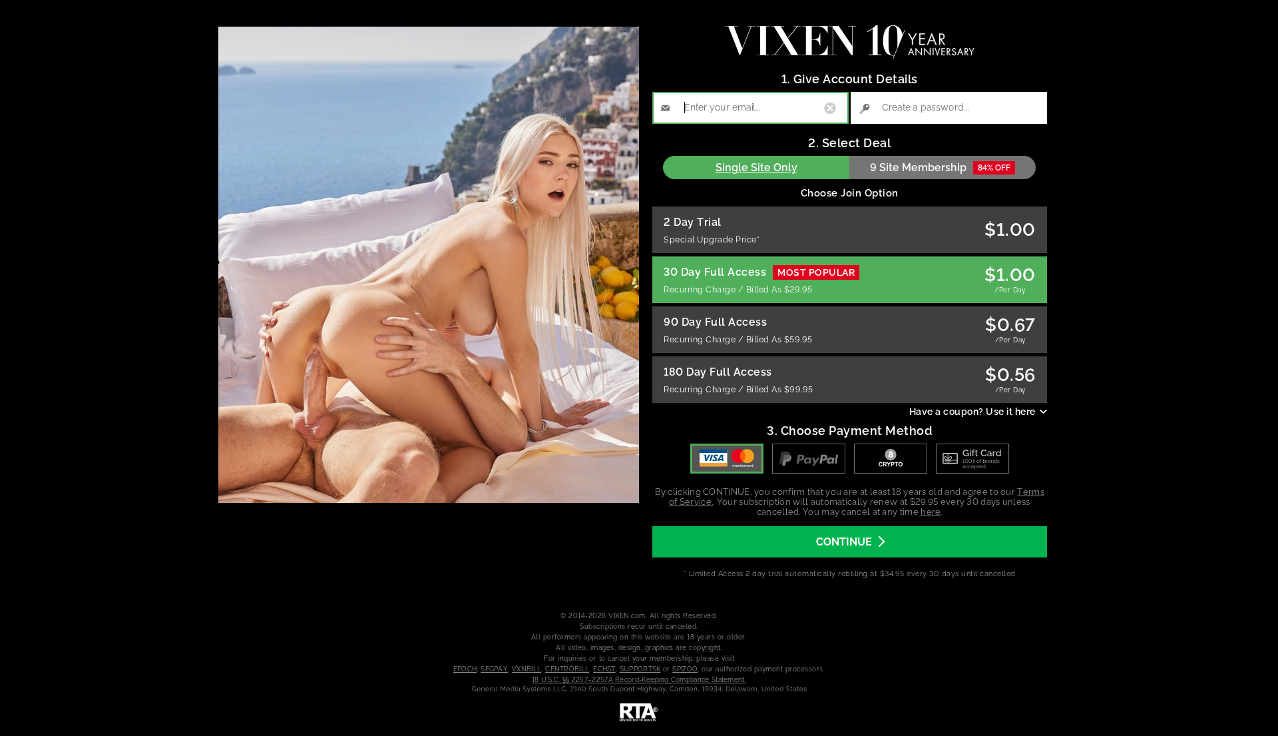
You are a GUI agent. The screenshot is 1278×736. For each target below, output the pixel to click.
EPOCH (465, 669)
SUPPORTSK (640, 669)
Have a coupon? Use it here (972, 411)
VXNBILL (526, 669)
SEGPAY (494, 669)
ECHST (604, 669)
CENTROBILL (567, 669)
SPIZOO (685, 669)
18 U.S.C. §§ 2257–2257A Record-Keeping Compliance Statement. (639, 679)
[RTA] (639, 713)
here (931, 512)
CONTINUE (844, 542)
